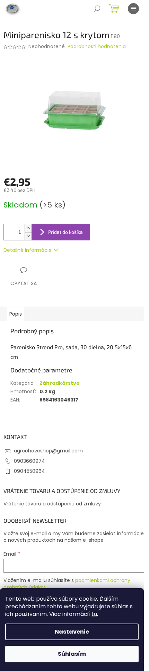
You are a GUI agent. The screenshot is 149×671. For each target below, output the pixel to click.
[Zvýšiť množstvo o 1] (28, 228)
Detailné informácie (27, 250)
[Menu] (133, 9)
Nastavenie (72, 632)
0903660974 (29, 461)
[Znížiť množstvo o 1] (28, 236)
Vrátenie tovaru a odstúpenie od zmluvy (52, 504)
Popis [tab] (15, 313)
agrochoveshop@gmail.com (48, 450)
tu (94, 614)
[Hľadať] (97, 9)
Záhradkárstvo (60, 383)
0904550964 (29, 471)
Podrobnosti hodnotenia (97, 46)
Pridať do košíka (65, 232)
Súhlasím (72, 654)
